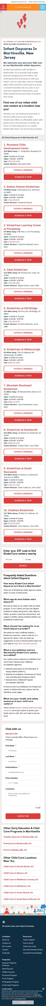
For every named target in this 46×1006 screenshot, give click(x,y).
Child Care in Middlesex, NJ (17, 886)
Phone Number (12, 778)
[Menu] (42, 7)
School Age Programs (10, 985)
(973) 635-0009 (14, 523)
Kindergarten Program (10, 982)
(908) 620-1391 (14, 443)
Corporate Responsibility (32, 953)
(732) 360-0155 (14, 321)
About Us (5, 940)
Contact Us (6, 943)
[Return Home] (3, 7)
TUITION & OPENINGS (23, 170)
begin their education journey (25, 644)
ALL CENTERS (8, 41)
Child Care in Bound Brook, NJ (19, 866)
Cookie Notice (37, 995)
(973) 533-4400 (14, 161)
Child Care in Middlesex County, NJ (21, 879)
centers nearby (21, 7)
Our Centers (6, 946)
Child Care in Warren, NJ (15, 873)
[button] (25, 16)
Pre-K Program (7, 979)
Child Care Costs (29, 946)
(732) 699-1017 (14, 242)
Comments (10, 789)
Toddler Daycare (8, 972)
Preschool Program (9, 975)
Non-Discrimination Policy (33, 950)
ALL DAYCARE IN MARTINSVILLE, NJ (27, 41)
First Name (11, 746)
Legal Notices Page (20, 998)
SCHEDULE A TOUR (23, 177)
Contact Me (23, 816)
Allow (23, 1002)
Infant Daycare (7, 969)
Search (23, 566)
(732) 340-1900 (14, 283)
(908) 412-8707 (14, 402)
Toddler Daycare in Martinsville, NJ (21, 837)
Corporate (6, 953)
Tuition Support (29, 940)
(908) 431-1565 (14, 363)
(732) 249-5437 (14, 200)
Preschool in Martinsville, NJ (17, 843)
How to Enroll (28, 943)
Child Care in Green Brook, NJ (18, 892)
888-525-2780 (12, 734)
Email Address (12, 767)
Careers (5, 950)
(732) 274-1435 (14, 485)
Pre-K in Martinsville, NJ (15, 850)
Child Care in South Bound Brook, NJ (22, 899)
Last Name (11, 756)
